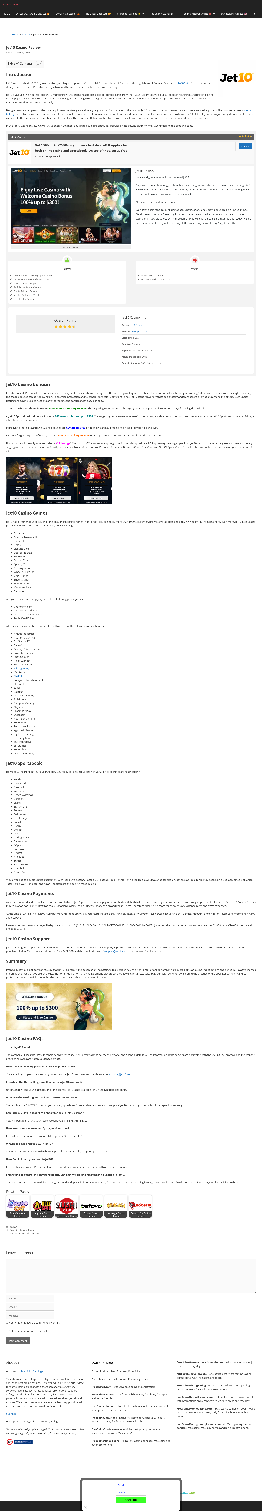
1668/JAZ (183, 83)
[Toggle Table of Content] (37, 63)
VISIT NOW (245, 146)
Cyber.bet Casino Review (22, 1229)
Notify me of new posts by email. (28, 1331)
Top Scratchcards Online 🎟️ (197, 13)
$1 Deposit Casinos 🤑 (128, 13)
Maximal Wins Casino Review (24, 1233)
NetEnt (18, 676)
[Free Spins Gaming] (11, 4)
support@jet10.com (115, 951)
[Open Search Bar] (254, 13)
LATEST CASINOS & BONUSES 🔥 (33, 13)
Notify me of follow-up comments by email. (34, 1322)
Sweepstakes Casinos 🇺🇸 (234, 13)
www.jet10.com (71, 247)
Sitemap (11, 1413)
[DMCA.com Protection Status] (186, 1493)
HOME (6, 13)
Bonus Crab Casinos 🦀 (68, 13)
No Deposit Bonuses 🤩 (98, 13)
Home (16, 34)
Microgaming (21, 668)
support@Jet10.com (120, 1074)
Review (26, 34)
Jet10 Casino (136, 325)
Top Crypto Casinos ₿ (161, 13)
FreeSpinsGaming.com (34, 1371)
